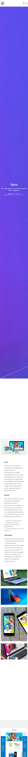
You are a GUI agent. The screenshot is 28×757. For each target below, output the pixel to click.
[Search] (23, 3)
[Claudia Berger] (2, 3)
